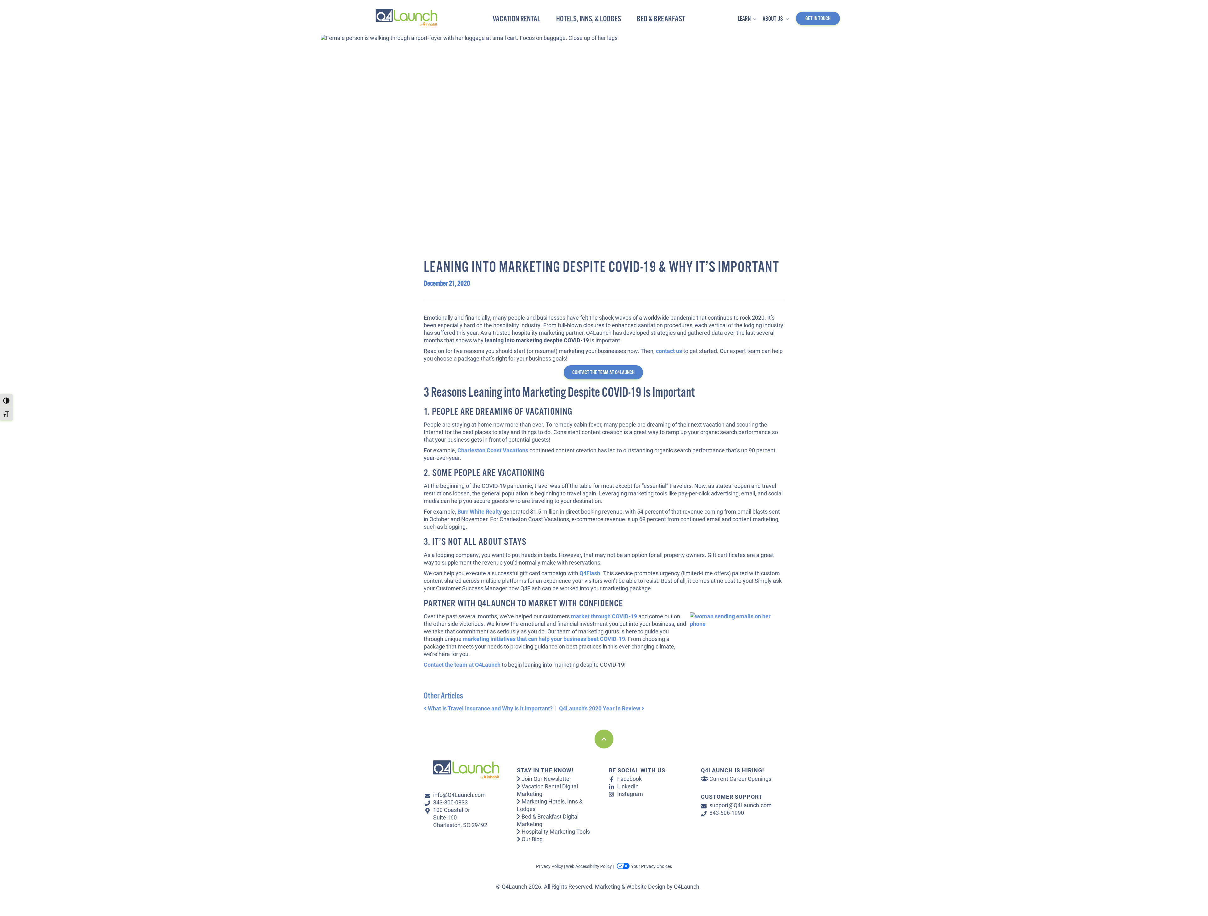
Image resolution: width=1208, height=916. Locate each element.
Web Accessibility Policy (589, 866)
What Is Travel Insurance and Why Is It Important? (490, 708)
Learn (745, 19)
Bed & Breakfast (661, 19)
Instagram (630, 793)
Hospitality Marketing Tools (555, 831)
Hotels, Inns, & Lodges (588, 19)
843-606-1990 (726, 812)
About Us (773, 19)
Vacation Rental (516, 19)
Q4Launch (686, 886)
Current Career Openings (739, 778)
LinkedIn (628, 786)
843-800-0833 (450, 802)
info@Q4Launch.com (459, 794)
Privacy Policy (549, 866)
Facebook (629, 778)
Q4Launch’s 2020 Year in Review (600, 708)
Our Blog (531, 839)
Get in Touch (817, 18)
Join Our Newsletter (545, 778)
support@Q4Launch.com (740, 805)
